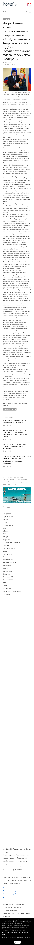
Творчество (7, 588)
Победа (5, 568)
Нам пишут (6, 557)
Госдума (5, 528)
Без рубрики (7, 514)
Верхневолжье (8, 517)
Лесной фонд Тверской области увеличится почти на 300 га (14, 421)
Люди (5, 551)
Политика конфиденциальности (14, 891)
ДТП (4, 534)
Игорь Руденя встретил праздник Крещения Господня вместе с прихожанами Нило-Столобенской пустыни (15, 433)
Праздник (6, 574)
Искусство (6, 540)
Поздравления (8, 571)
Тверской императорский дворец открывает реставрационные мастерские (15, 446)
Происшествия (8, 580)
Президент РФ (8, 577)
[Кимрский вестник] (17, 4)
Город (5, 522)
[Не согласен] (30, 931)
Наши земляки (8, 560)
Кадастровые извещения (11, 542)
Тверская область (9, 409)
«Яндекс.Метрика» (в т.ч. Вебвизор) (19, 922)
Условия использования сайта (13, 888)
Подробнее (7, 425)
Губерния (6, 19)
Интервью (6, 537)
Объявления (7, 565)
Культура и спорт (9, 548)
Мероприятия (7, 554)
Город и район (8, 525)
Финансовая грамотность (11, 591)
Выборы (5, 519)
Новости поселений (10, 562)
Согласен (17, 942)
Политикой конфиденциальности (13, 931)
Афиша (5, 511)
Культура (6, 545)
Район (5, 583)
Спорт (5, 585)
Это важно (6, 594)
